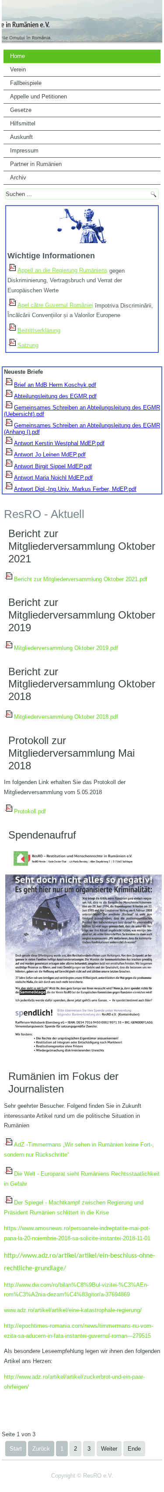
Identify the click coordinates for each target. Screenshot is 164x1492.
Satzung (27, 345)
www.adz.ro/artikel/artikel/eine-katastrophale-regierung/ (73, 1310)
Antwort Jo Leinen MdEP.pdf (50, 455)
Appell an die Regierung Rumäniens (62, 270)
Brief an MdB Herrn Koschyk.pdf (55, 385)
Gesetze (20, 110)
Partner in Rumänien (36, 164)
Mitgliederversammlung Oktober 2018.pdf (66, 717)
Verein (18, 69)
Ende (134, 1448)
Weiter (109, 1448)
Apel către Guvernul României (55, 305)
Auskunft (21, 137)
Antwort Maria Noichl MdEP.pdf (53, 477)
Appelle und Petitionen (38, 96)
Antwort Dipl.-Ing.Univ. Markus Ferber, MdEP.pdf (75, 489)
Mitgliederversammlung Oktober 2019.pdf (66, 648)
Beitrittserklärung (38, 330)
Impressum (24, 150)
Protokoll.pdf (30, 811)
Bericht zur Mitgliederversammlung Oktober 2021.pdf (80, 579)
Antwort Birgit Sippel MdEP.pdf (53, 466)
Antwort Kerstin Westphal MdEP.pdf (59, 443)
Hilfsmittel (22, 123)
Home (17, 56)
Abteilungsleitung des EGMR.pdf (55, 396)
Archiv (18, 177)
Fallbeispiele (26, 83)
